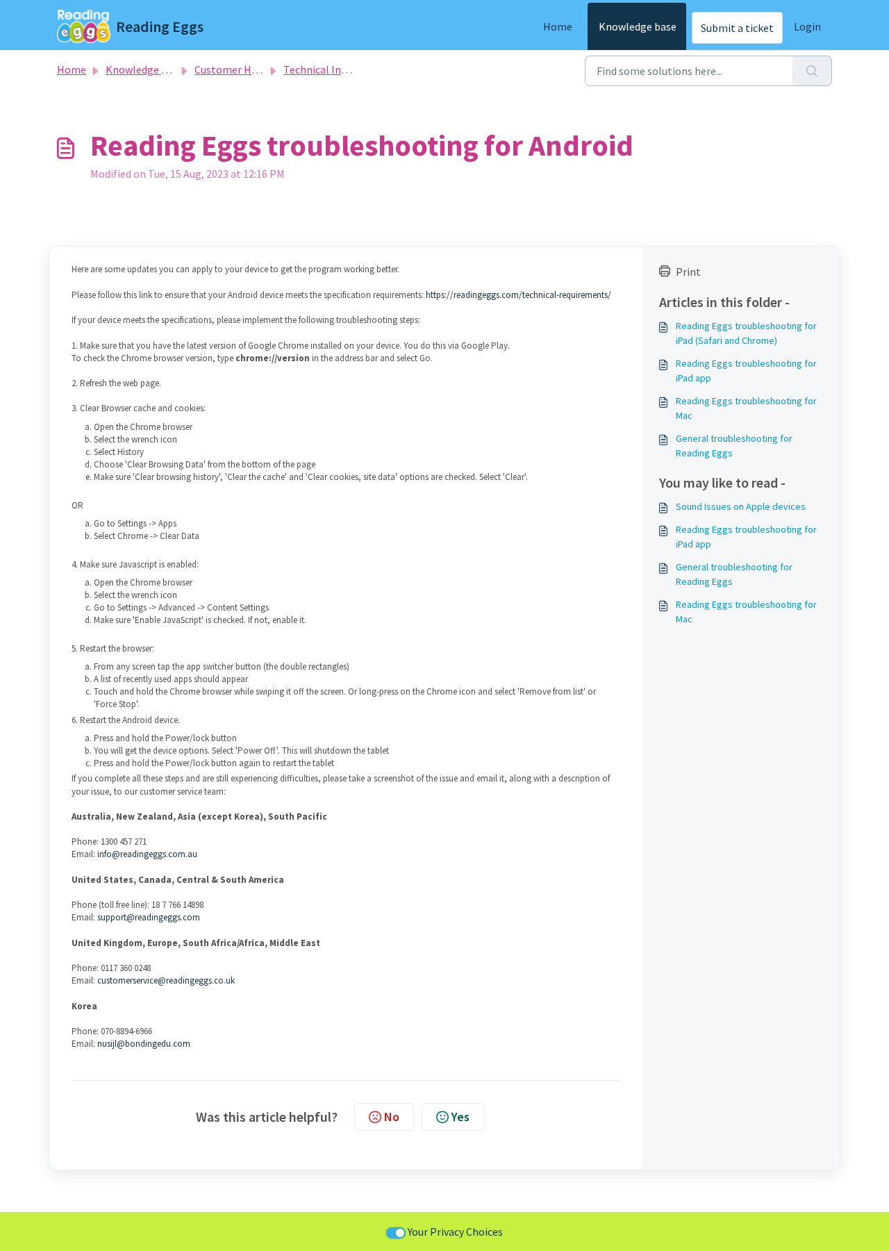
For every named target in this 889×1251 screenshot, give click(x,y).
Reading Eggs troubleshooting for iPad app (746, 370)
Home (557, 26)
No (391, 1117)
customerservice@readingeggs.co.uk (166, 980)
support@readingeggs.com (148, 917)
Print (688, 272)
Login (807, 26)
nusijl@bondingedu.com (143, 1044)
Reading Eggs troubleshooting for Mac (746, 408)
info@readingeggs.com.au (147, 854)
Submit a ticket (737, 28)
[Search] (812, 71)
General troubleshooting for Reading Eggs (734, 445)
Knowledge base (637, 26)
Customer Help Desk (243, 69)
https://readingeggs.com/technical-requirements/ (518, 295)
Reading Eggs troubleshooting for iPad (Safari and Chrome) (746, 333)
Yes (460, 1117)
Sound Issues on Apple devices (741, 506)
